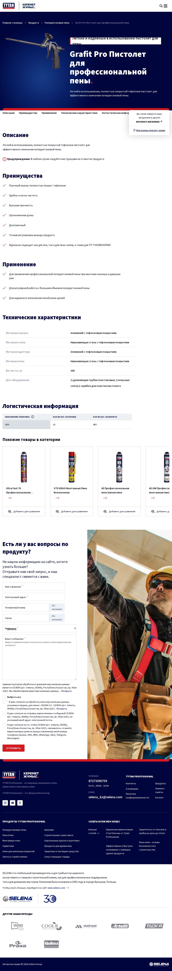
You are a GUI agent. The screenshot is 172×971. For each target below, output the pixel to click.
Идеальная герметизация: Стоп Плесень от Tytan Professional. (119, 833)
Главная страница (13, 22)
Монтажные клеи (11, 840)
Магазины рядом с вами (150, 130)
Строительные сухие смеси (58, 835)
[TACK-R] (154, 926)
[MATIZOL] (85, 926)
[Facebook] (20, 803)
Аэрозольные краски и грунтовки (61, 840)
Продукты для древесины (58, 845)
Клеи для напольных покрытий (18, 851)
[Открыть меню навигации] (165, 6)
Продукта (33, 22)
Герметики (8, 845)
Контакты (131, 783)
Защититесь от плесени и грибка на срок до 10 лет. (152, 831)
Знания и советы (159, 790)
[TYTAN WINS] (17, 926)
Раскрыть (66, 690)
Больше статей (93, 831)
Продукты (160, 783)
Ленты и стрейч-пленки (15, 856)
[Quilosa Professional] (52, 944)
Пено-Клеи (8, 835)
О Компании (132, 788)
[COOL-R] (52, 926)
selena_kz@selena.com (105, 797)
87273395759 (98, 781)
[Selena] (159, 964)
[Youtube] (12, 803)
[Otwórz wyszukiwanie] (161, 6)
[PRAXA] (17, 944)
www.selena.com (56, 887)
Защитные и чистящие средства (61, 851)
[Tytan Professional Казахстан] (19, 6)
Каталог (159, 797)
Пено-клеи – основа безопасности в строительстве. (149, 846)
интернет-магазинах (148, 121)
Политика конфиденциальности (137, 795)
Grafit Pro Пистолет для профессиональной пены (102, 22)
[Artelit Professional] (120, 926)
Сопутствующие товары (57, 856)
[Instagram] (5, 803)
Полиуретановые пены (57, 22)
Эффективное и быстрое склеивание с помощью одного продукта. (119, 849)
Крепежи (49, 829)
